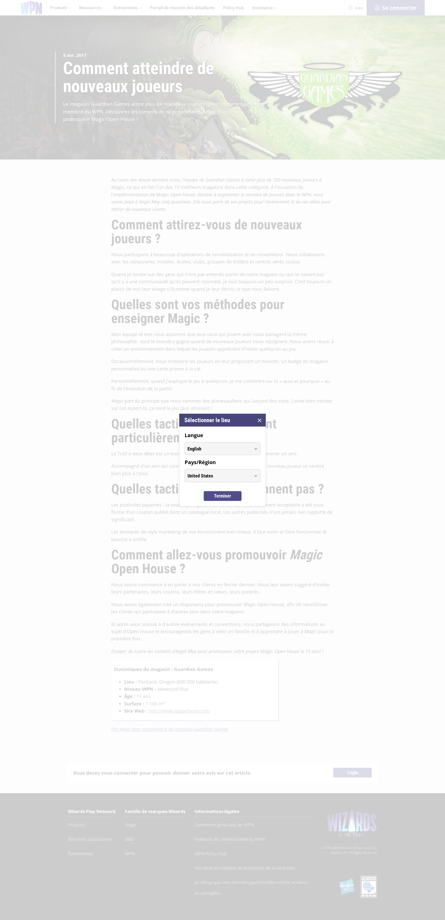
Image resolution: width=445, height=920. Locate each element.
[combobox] (218, 449)
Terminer (222, 496)
